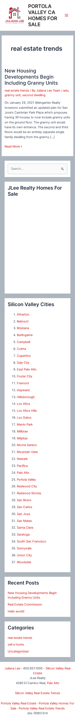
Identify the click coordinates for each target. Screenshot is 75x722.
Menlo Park (25, 424)
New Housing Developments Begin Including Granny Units (31, 77)
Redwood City (27, 486)
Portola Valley (26, 479)
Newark (22, 459)
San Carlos (24, 507)
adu (65, 90)
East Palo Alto (26, 369)
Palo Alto (23, 473)
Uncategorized (18, 651)
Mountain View (27, 452)
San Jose (23, 514)
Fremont (23, 383)
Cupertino (24, 356)
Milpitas (22, 438)
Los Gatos (24, 417)
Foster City (24, 376)
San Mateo (24, 521)
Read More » (13, 146)
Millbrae (22, 431)
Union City (24, 555)
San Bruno (24, 500)
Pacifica (22, 466)
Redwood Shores (29, 493)
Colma (21, 349)
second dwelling (33, 95)
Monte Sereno (27, 445)
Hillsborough (26, 397)
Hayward (23, 390)
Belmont (23, 321)
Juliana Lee (12, 668)
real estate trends (17, 90)
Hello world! (16, 611)
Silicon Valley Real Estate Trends (37, 693)
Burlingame (24, 335)
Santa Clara (25, 527)
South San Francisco (31, 541)
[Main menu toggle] (66, 15)
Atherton (23, 314)
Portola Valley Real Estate (18, 703)
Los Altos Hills (27, 411)
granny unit (13, 95)
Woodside (24, 562)
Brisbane (23, 328)
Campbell (23, 342)
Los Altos (23, 404)
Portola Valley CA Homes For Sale (42, 15)
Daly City (23, 363)
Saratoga (23, 534)
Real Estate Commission (25, 604)
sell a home (16, 644)
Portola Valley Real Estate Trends (42, 708)
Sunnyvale (24, 548)
